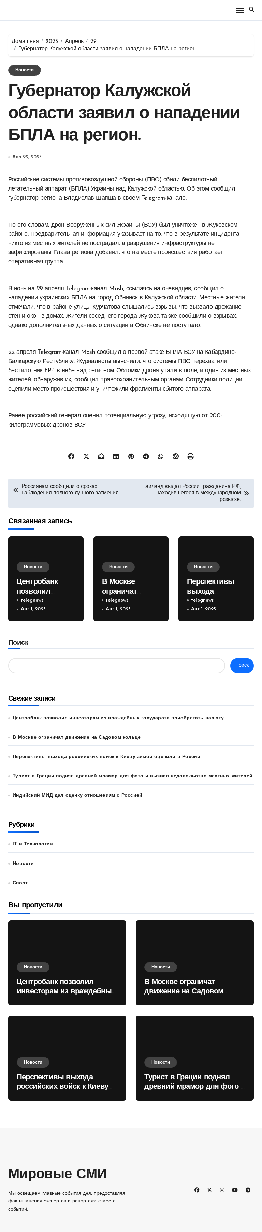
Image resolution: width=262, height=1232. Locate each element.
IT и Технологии (33, 844)
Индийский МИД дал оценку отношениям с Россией (77, 795)
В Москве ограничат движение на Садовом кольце (77, 737)
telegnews (32, 600)
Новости (24, 70)
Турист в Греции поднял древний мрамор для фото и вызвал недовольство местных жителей (132, 776)
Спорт (20, 883)
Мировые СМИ (57, 1175)
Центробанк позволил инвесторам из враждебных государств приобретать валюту (118, 718)
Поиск (18, 643)
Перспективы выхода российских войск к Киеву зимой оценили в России (106, 756)
